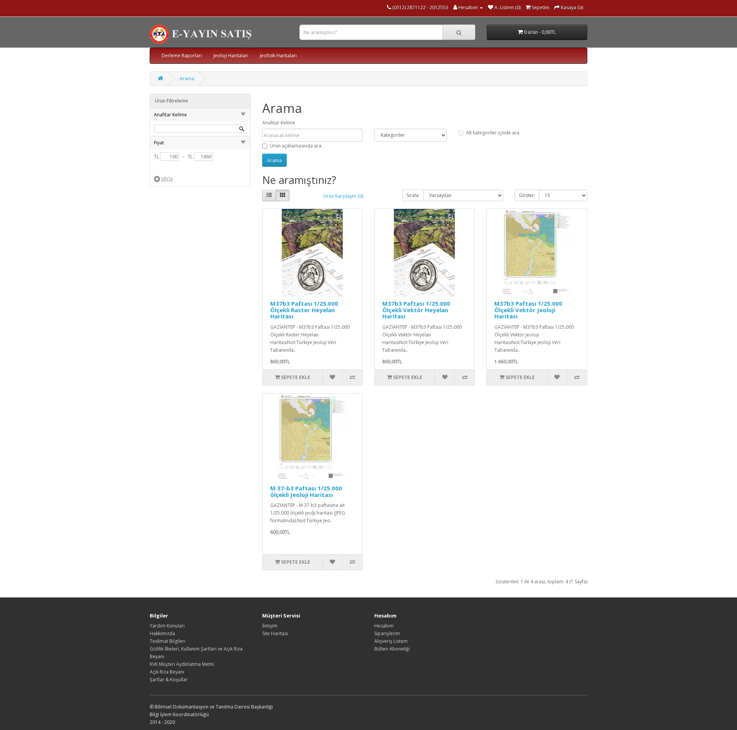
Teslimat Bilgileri (167, 641)
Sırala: (413, 195)
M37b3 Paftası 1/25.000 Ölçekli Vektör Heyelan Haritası (416, 310)
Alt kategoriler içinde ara (492, 132)
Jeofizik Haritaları (278, 55)
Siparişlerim (387, 633)
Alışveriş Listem (391, 641)
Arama (187, 78)
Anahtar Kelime (278, 122)
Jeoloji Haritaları (230, 55)
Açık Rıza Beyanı (167, 672)
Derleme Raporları (182, 55)
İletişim (270, 625)
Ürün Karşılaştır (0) (343, 196)
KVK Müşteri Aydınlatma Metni (182, 664)
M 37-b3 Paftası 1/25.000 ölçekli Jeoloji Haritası (306, 491)
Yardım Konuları (167, 625)
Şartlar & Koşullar (169, 679)
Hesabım (384, 625)
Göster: (527, 195)
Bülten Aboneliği (392, 649)
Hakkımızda (162, 633)
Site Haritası (275, 633)
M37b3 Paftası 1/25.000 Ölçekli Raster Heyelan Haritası (304, 310)
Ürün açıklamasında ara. (296, 145)
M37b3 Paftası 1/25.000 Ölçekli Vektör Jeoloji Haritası (528, 310)
